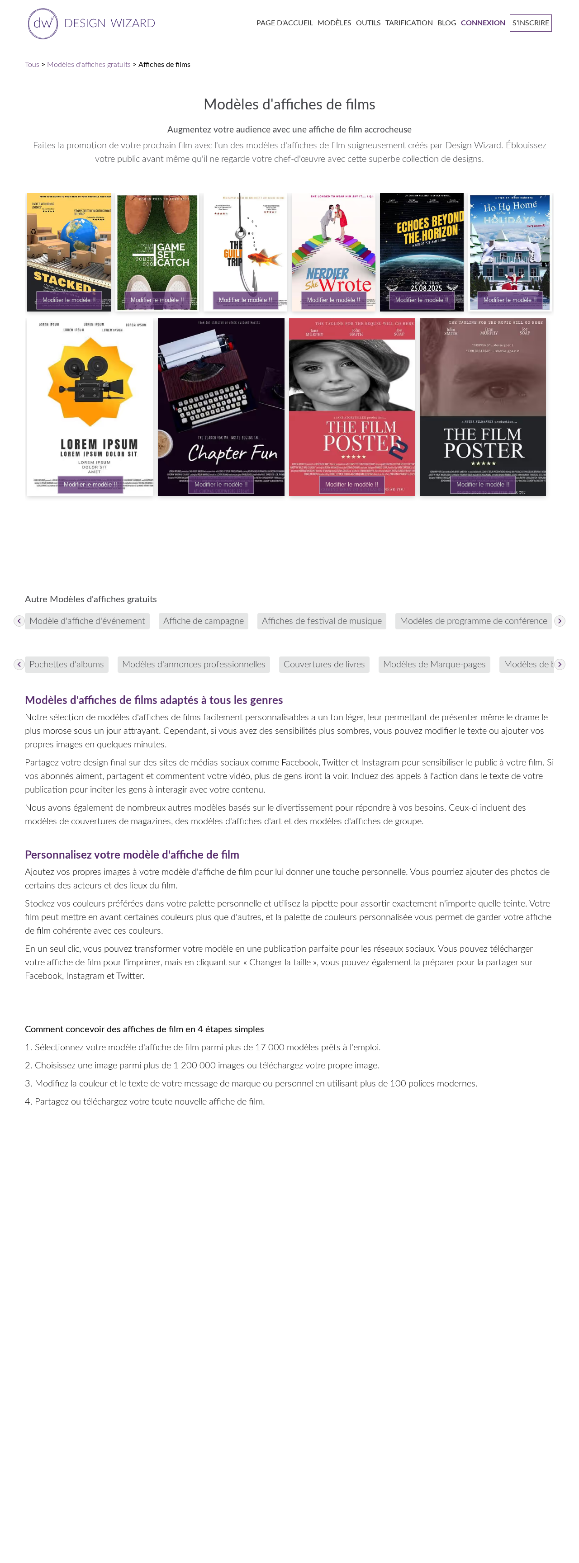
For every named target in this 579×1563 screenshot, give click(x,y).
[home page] (90, 23)
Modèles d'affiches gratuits (89, 64)
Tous (32, 64)
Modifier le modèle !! (69, 300)
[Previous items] (19, 621)
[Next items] (559, 621)
